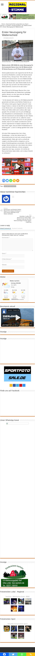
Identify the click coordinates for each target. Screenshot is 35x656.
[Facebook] (3, 180)
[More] (17, 180)
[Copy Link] (14, 180)
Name (4, 253)
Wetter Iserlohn (14, 281)
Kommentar (5, 237)
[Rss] (11, 385)
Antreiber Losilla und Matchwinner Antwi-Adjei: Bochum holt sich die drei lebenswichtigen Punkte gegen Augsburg (22, 218)
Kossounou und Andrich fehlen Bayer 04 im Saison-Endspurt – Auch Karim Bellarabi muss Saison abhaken (12, 211)
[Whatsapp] (10, 180)
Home (3, 24)
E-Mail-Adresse (6, 259)
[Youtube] (20, 385)
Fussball (8, 25)
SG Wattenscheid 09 (10, 186)
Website (4, 264)
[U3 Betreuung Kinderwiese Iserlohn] (17, 16)
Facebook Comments (17, 228)
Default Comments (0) (5, 228)
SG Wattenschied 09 (8, 38)
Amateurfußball (16, 25)
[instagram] (24, 385)
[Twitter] (7, 180)
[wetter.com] (6, 299)
